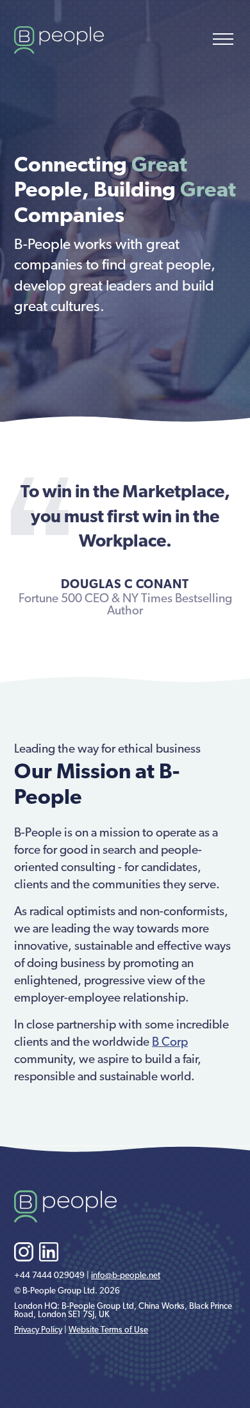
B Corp (170, 1043)
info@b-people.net (125, 1276)
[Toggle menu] (223, 39)
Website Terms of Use (108, 1330)
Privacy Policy (38, 1330)
